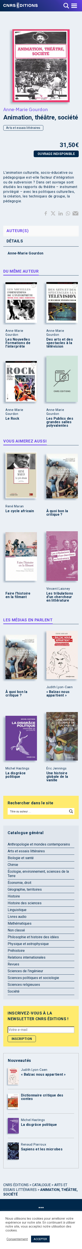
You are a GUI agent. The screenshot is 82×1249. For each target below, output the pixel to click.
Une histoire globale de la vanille (57, 776)
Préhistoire (16, 951)
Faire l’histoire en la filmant (18, 595)
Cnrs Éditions (16, 1185)
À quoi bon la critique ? (57, 512)
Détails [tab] (15, 241)
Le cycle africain (19, 511)
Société (13, 991)
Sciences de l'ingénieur (25, 971)
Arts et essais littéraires (23, 128)
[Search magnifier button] (71, 811)
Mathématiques (19, 923)
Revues (13, 964)
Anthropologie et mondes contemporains (39, 844)
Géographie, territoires (25, 889)
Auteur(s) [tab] (18, 230)
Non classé (16, 930)
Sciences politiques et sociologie (33, 978)
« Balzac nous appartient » (58, 693)
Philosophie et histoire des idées (33, 937)
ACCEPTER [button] (40, 1239)
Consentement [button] (17, 1239)
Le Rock (12, 418)
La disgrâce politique (15, 774)
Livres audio (17, 917)
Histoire (14, 896)
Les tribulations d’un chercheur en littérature (59, 597)
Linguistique (17, 910)
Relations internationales (26, 957)
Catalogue (41, 1185)
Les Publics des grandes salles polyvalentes (59, 422)
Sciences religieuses (24, 984)
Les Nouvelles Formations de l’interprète (17, 343)
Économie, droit (19, 883)
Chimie (13, 865)
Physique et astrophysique (28, 944)
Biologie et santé (21, 858)
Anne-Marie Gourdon (25, 109)
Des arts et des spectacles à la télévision (59, 343)
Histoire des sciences (25, 903)
